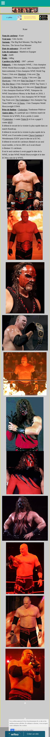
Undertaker (24, 100)
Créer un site (33, 733)
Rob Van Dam (27, 81)
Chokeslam (22, 109)
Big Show (10, 84)
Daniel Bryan (40, 87)
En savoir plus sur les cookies (24, 730)
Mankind (22, 74)
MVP (10, 122)
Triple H (24, 119)
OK (12, 730)
